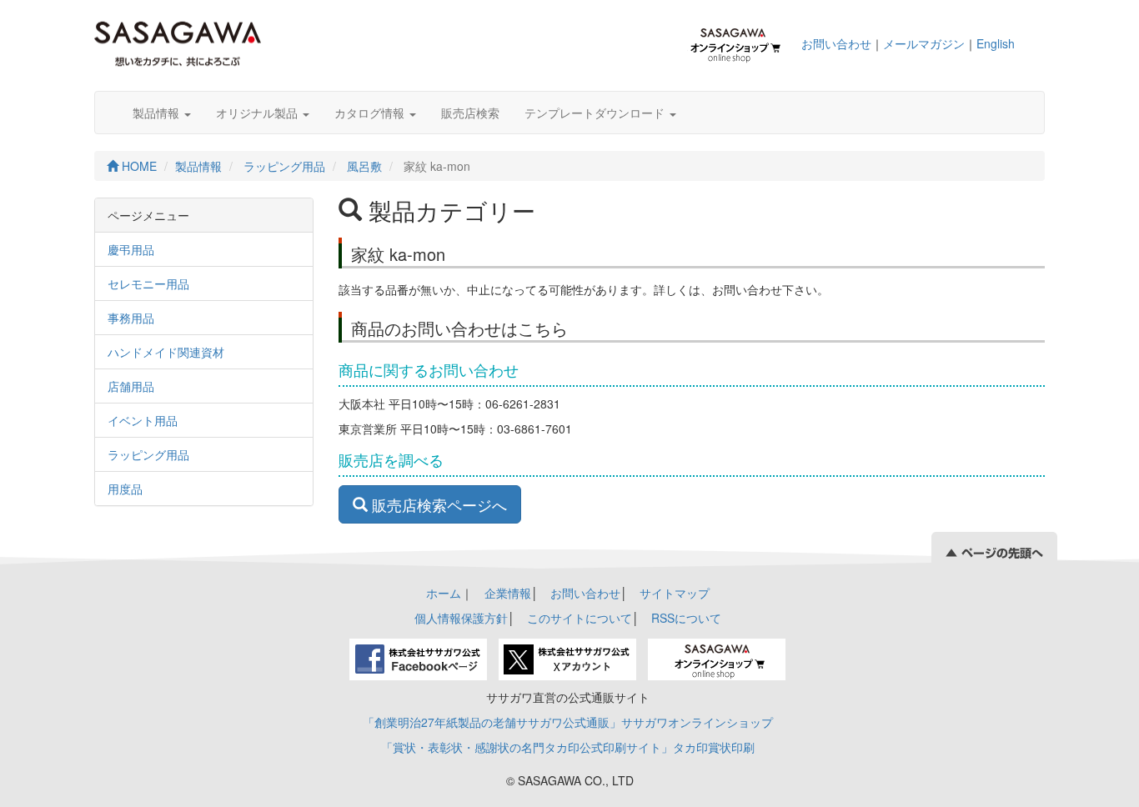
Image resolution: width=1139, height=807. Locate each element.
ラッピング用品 (284, 166)
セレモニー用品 (148, 283)
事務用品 (131, 317)
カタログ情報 (371, 112)
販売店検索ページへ (437, 504)
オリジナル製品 (258, 112)
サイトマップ (675, 592)
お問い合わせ (836, 43)
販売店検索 (470, 112)
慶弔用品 (131, 249)
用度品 (125, 488)
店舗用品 (131, 386)
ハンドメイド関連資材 (166, 351)
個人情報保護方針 (461, 617)
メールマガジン (924, 43)
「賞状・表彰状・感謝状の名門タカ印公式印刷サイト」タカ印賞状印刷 (568, 747)
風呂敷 (364, 166)
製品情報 (158, 112)
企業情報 (507, 592)
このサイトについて (579, 617)
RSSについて (686, 617)
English (995, 43)
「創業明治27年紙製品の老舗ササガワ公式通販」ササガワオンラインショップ (568, 722)
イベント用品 (143, 420)
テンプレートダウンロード (596, 112)
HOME (137, 166)
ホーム (443, 592)
